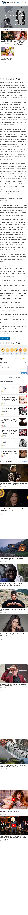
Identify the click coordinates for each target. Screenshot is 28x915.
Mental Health (9, 11)
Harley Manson (10, 24)
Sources (6, 338)
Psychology (19, 11)
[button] (25, 3)
